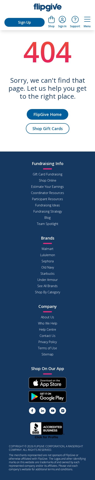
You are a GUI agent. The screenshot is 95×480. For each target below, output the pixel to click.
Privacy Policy (47, 342)
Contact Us (47, 336)
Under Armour (47, 280)
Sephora (48, 261)
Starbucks (47, 273)
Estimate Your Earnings (47, 186)
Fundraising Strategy (47, 211)
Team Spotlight (47, 224)
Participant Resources (47, 199)
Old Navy (47, 267)
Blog (47, 217)
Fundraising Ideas (47, 205)
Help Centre (47, 329)
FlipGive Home (47, 114)
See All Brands (47, 286)
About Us (47, 317)
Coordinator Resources (47, 193)
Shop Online (47, 180)
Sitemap (47, 354)
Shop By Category (47, 292)
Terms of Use (47, 348)
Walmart (47, 249)
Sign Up (24, 22)
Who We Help (47, 323)
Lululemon (47, 255)
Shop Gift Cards (47, 128)
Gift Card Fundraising (47, 174)
